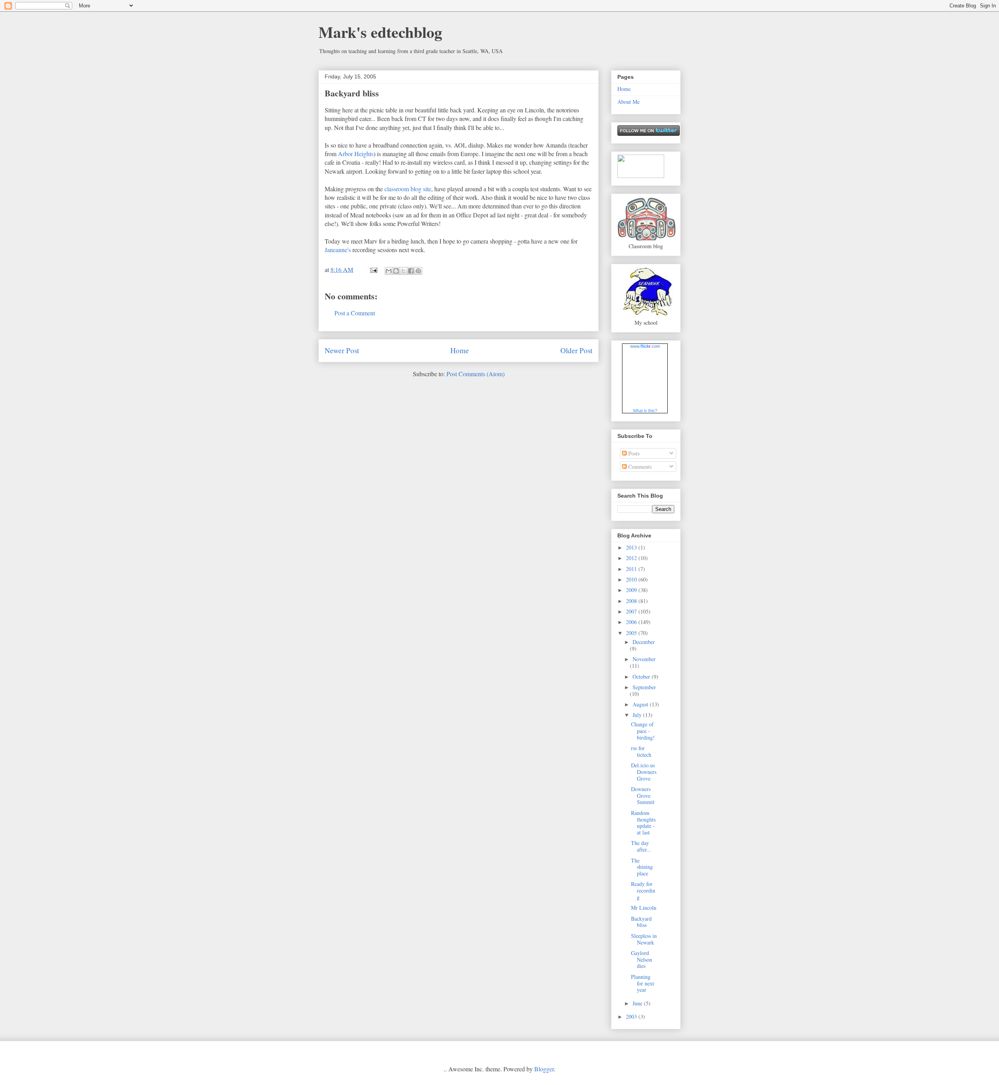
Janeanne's (338, 249)
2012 (632, 558)
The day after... (641, 846)
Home (459, 350)
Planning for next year (642, 983)
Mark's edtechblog (380, 31)
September (644, 687)
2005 (632, 633)
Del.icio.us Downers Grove (643, 771)
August (641, 704)
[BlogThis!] (396, 271)
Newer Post (342, 350)
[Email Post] (373, 269)
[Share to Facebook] (411, 271)
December (644, 642)
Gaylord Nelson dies (641, 959)
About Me (628, 101)
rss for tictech (641, 751)
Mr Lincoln (643, 907)
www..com (645, 346)
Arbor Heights (355, 153)
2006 (632, 622)
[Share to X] (403, 271)
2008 (632, 601)
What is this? (645, 410)
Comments (639, 466)
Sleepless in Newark (644, 939)
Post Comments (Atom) (475, 374)
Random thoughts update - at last (643, 822)
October (642, 676)
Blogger (544, 1069)
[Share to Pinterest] (418, 271)
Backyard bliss (352, 93)
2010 (632, 579)
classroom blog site (407, 189)
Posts (633, 453)
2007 (632, 611)
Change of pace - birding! (643, 730)
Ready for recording (643, 890)
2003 (632, 1016)
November (644, 659)
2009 (632, 590)
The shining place (642, 867)
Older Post (576, 350)
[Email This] (389, 271)
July (638, 715)
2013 (632, 547)
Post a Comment (354, 313)
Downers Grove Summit (642, 795)
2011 (632, 569)
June (638, 1003)
